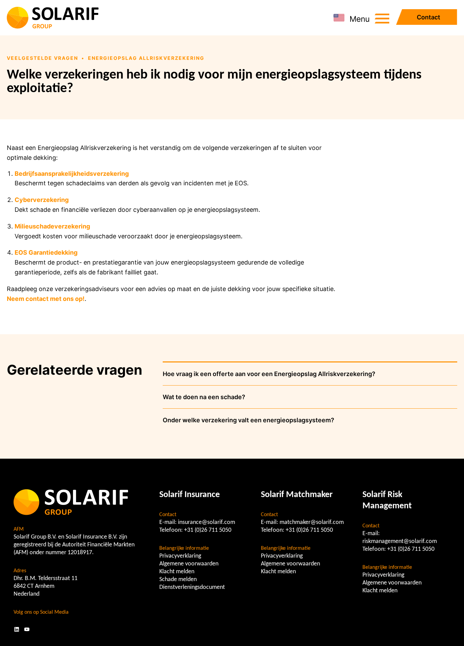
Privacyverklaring (180, 556)
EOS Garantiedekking (46, 252)
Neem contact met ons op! (46, 298)
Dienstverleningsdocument (192, 587)
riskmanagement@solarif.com (399, 541)
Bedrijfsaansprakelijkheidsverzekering (72, 173)
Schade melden (178, 579)
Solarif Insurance (189, 494)
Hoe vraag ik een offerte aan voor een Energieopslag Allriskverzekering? (269, 373)
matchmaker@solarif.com (312, 522)
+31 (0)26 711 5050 (207, 530)
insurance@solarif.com (206, 522)
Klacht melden (176, 571)
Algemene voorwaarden (188, 564)
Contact (428, 17)
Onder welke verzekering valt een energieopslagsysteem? (248, 420)
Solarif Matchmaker (297, 494)
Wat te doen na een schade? (204, 397)
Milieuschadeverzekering (52, 226)
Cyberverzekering (42, 199)
